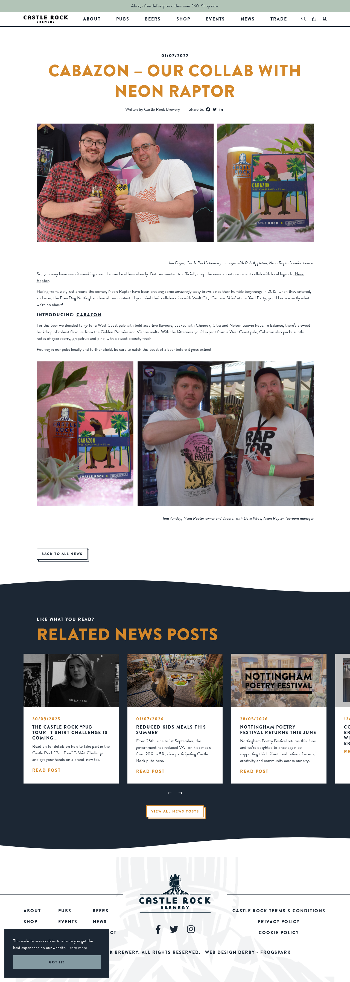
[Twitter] (214, 109)
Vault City (200, 298)
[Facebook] (208, 109)
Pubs (122, 19)
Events (215, 19)
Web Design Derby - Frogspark (248, 952)
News (248, 19)
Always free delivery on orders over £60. (165, 6)
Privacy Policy (279, 922)
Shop (183, 19)
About (92, 19)
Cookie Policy (279, 933)
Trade (278, 19)
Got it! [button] (57, 962)
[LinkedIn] (221, 109)
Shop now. (210, 6)
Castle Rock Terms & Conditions (278, 911)
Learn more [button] (77, 947)
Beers (153, 19)
